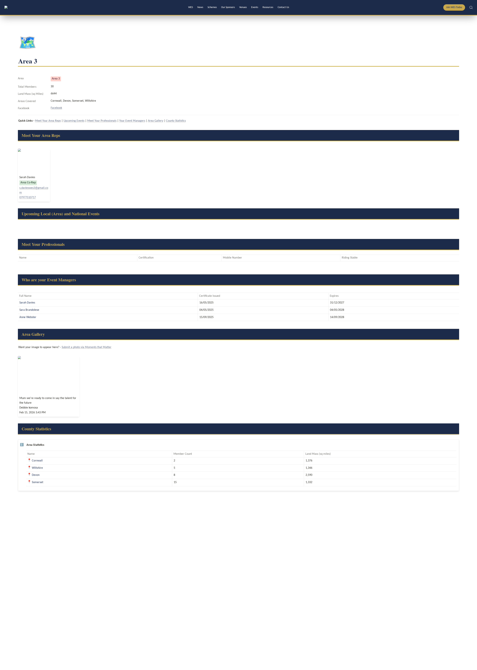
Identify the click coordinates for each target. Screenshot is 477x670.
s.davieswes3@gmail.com (33, 190)
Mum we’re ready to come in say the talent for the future (48, 386)
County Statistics (176, 120)
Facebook (56, 108)
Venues (243, 7)
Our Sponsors (228, 7)
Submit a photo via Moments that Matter (86, 347)
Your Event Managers (132, 120)
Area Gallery (155, 120)
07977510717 (27, 197)
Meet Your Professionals (101, 120)
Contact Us (283, 7)
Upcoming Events (74, 120)
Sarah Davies (34, 175)
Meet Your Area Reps (48, 120)
